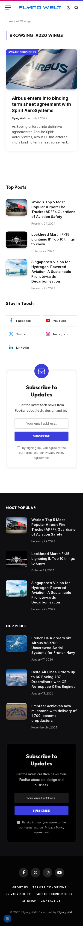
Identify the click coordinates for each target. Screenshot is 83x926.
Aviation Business (22, 52)
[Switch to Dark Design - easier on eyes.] (68, 8)
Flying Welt (65, 912)
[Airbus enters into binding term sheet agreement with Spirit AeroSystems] (41, 69)
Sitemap (29, 900)
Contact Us (50, 900)
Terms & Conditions (49, 887)
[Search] (76, 7)
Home (9, 21)
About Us (20, 887)
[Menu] (8, 7)
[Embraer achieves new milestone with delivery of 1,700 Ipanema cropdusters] (16, 711)
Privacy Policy (54, 452)
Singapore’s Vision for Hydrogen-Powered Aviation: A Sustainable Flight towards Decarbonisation (51, 271)
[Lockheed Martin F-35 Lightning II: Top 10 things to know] (16, 240)
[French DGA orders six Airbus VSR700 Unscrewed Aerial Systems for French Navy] (16, 643)
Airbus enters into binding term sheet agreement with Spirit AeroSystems (41, 104)
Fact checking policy (54, 894)
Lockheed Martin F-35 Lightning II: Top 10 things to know (53, 239)
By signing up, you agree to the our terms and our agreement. (42, 453)
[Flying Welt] (40, 7)
